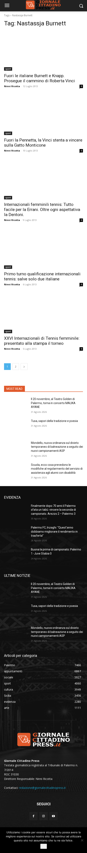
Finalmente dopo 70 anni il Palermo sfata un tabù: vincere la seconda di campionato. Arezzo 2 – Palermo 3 (53, 509)
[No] (82, 840)
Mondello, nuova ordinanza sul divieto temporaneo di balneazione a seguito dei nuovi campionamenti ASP (57, 446)
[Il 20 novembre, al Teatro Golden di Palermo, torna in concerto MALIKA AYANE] (16, 405)
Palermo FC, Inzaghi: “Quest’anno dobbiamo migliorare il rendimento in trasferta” (54, 531)
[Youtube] (53, 816)
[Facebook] (33, 816)
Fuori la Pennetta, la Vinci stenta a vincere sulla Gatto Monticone (43, 143)
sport (8, 68)
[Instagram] (43, 816)
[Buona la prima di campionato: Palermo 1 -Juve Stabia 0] (16, 556)
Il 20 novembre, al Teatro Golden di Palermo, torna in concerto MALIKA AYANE (53, 403)
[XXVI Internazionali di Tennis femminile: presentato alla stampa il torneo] (43, 313)
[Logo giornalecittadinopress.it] (43, 739)
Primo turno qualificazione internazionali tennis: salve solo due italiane (42, 276)
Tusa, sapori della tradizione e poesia (54, 421)
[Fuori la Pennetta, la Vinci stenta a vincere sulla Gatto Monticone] (43, 115)
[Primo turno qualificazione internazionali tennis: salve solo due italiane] (43, 249)
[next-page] (24, 366)
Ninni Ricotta (12, 86)
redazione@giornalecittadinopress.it (42, 788)
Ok (43, 846)
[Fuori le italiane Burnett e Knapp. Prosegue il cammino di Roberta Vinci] (43, 51)
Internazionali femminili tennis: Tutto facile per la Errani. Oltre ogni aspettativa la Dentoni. (42, 209)
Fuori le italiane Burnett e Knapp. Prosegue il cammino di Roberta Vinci (39, 78)
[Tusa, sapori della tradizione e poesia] (16, 427)
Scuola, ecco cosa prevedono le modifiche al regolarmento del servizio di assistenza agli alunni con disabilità (57, 468)
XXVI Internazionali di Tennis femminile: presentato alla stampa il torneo (41, 341)
